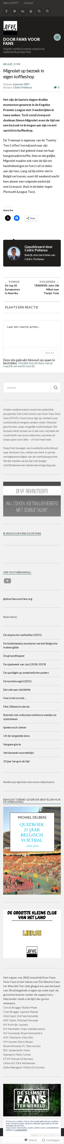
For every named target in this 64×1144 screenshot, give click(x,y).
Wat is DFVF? (10, 2)
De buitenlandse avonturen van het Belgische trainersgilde (30, 645)
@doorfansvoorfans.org (17, 598)
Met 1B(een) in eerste (16, 706)
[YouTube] (31, 11)
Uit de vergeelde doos (16, 735)
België (7, 64)
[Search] (47, 11)
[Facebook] (6, 11)
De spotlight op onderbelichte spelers (26, 672)
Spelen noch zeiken (14, 727)
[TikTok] (39, 11)
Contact (28, 2)
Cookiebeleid (20, 1129)
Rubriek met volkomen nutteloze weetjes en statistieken (29, 716)
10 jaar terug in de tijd (16, 761)
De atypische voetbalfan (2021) (22, 634)
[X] (14, 11)
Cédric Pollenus (22, 87)
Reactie (49, 352)
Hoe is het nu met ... (14, 698)
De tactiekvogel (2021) (17, 681)
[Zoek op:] (32, 387)
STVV (17, 64)
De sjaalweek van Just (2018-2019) (24, 664)
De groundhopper (14, 655)
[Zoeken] (55, 387)
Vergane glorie (12, 744)
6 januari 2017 (21, 84)
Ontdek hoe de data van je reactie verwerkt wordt (28, 364)
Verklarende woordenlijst (18, 752)
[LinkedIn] (23, 11)
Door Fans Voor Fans (21, 41)
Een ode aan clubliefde (16, 689)
